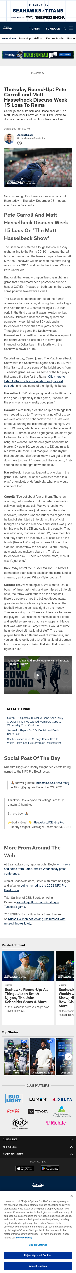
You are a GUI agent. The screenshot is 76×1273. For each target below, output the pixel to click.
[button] (38, 675)
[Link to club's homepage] (7, 27)
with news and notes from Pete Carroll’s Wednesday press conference (37, 868)
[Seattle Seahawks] (38, 1185)
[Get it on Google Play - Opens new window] (50, 1170)
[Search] (64, 28)
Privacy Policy (24, 1237)
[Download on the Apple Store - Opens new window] (25, 1169)
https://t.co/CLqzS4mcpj (52, 782)
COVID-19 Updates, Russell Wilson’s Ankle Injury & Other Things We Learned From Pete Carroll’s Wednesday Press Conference (35, 721)
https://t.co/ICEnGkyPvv (48, 822)
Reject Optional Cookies (38, 1255)
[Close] (72, 1196)
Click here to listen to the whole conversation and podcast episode (34, 381)
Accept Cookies (38, 1265)
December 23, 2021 (49, 787)
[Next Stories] (68, 1056)
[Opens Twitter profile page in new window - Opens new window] (19, 143)
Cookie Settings (38, 1244)
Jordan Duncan (25, 135)
